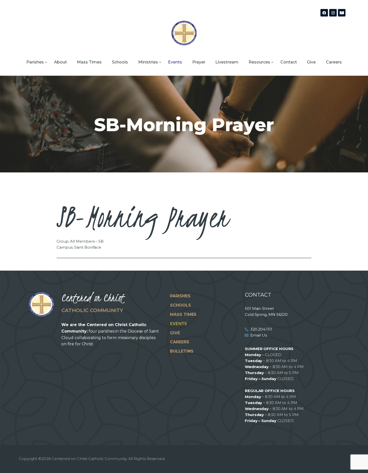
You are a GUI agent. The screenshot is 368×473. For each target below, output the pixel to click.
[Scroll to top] (355, 461)
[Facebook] (324, 12)
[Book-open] (341, 12)
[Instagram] (333, 12)
